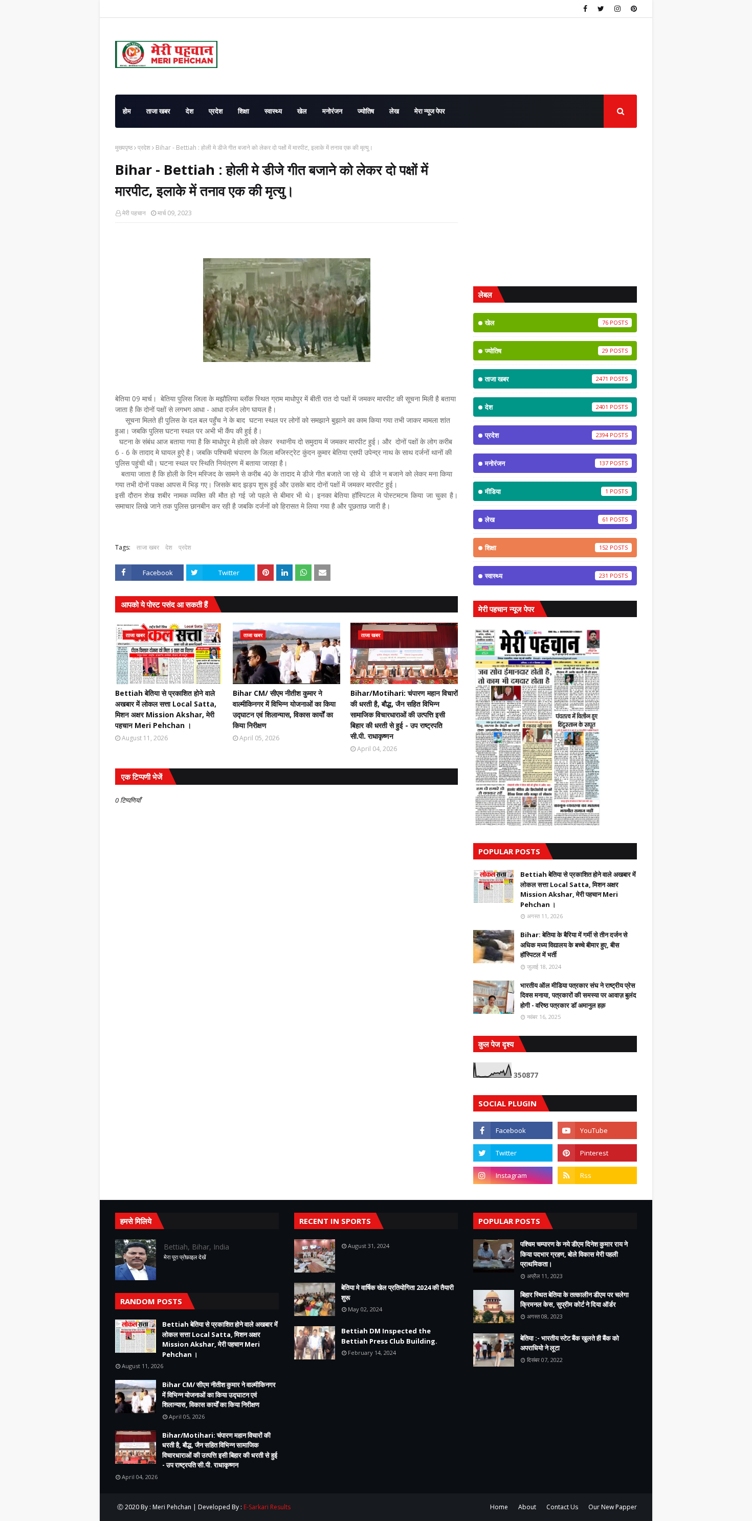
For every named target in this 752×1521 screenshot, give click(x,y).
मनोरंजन (546, 463)
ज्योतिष (546, 350)
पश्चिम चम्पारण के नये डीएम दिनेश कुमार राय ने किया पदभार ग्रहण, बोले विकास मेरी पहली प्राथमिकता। (574, 1253)
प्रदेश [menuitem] (216, 111)
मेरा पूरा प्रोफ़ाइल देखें (185, 1257)
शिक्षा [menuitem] (243, 111)
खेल (546, 322)
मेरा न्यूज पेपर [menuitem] (429, 111)
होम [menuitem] (127, 111)
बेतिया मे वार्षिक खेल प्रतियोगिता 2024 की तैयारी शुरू (397, 1292)
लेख (546, 519)
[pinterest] (632, 8)
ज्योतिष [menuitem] (366, 111)
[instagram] (617, 8)
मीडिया (546, 491)
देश (168, 547)
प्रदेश (144, 147)
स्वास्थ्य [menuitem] (273, 111)
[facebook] (585, 8)
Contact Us (562, 1507)
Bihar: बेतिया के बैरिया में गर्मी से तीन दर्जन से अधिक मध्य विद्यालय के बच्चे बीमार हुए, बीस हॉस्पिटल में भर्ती (574, 944)
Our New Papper (612, 1507)
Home (499, 1507)
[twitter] (601, 8)
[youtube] (597, 1130)
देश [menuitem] (189, 111)
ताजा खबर (148, 547)
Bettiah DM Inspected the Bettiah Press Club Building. (389, 1336)
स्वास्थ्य (546, 575)
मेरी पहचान (134, 213)
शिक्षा (546, 547)
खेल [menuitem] (302, 111)
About (527, 1507)
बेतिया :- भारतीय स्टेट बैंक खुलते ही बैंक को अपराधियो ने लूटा (569, 1343)
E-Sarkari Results (267, 1507)
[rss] (597, 1175)
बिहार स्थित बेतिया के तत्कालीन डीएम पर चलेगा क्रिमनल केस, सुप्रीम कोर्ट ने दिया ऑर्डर (574, 1299)
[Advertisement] (555, 207)
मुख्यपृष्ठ (123, 147)
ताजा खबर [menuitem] (158, 111)
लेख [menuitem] (394, 111)
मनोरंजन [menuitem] (332, 111)
